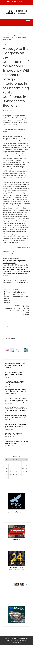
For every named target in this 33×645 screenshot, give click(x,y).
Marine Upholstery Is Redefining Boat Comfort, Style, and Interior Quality (16, 417)
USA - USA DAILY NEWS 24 (11, 280)
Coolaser (13, 339)
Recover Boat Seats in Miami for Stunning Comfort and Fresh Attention (15, 426)
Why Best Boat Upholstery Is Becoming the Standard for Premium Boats (14, 374)
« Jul (15, 483)
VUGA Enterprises (15, 511)
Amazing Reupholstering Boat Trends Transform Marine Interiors (15, 365)
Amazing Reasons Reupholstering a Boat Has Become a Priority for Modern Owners (16, 391)
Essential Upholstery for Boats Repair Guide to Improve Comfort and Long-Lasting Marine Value (16, 409)
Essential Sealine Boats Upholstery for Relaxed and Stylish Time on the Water (16, 441)
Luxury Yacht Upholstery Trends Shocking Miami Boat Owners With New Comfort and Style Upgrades (16, 400)
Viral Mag (22, 640)
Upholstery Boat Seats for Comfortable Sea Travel (13, 434)
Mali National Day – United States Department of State (20, 293)
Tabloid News (21, 14)
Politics (5, 44)
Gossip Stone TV (17, 539)
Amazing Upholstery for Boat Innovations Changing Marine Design (14, 383)
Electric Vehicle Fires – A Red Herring (12, 308)
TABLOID (21, 11)
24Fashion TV (14, 567)
